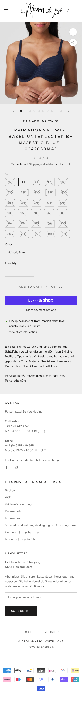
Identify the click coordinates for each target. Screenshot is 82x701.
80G (63, 223)
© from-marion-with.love (41, 641)
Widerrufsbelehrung (18, 504)
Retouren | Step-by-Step (21, 539)
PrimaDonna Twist (41, 121)
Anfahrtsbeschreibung (44, 460)
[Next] (68, 111)
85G (10, 234)
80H (51, 234)
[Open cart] (76, 11)
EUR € (27, 632)
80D (37, 192)
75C (10, 182)
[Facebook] (6, 467)
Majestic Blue (16, 253)
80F (62, 213)
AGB (8, 497)
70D (10, 192)
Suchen (10, 490)
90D (64, 192)
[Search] (69, 11)
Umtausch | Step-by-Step (22, 532)
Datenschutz (13, 511)
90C (49, 182)
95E (22, 213)
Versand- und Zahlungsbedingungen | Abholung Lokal (41, 525)
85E (62, 203)
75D (23, 192)
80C (23, 182)
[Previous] (13, 111)
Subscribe (21, 611)
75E (36, 203)
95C (63, 182)
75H (37, 234)
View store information (23, 332)
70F (35, 213)
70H (23, 234)
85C (36, 182)
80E (49, 203)
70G (36, 223)
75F (49, 213)
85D (50, 192)
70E (23, 203)
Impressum (12, 518)
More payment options (41, 310)
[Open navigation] (6, 10)
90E (9, 213)
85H (64, 234)
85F (9, 223)
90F (22, 223)
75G (49, 223)
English (48, 632)
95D (10, 203)
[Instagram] (16, 467)
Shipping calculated (41, 164)
